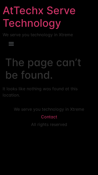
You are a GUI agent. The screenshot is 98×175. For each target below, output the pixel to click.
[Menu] (11, 44)
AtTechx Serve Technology (39, 16)
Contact (49, 116)
